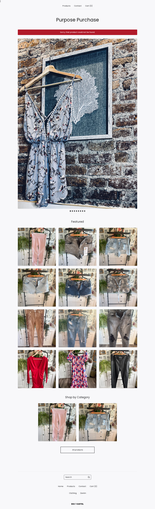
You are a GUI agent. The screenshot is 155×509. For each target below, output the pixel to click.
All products (77, 450)
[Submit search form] (88, 477)
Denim (83, 493)
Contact (78, 6)
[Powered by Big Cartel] (77, 504)
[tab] (70, 211)
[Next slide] (134, 122)
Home (60, 486)
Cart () (89, 6)
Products (66, 6)
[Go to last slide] (21, 122)
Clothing (73, 493)
